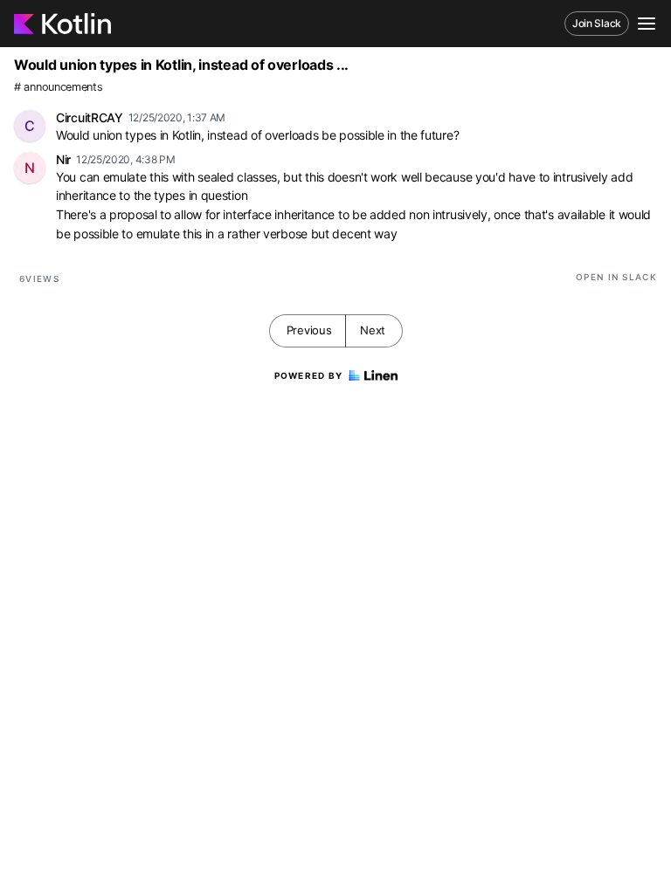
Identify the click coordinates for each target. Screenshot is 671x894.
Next (372, 330)
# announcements (58, 86)
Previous (309, 330)
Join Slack (596, 23)
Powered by (308, 375)
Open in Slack (616, 277)
